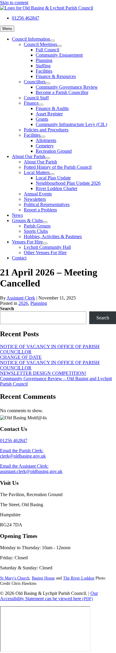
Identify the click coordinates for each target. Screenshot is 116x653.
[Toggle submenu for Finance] (41, 105)
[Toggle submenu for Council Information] (52, 41)
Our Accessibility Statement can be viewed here (49, 596)
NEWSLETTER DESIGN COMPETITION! (43, 373)
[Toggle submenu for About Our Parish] (47, 158)
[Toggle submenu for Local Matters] (52, 174)
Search (7, 308)
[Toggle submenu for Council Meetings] (59, 46)
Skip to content (14, 2)
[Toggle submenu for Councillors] (48, 83)
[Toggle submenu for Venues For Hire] (45, 243)
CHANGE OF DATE (21, 357)
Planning (38, 303)
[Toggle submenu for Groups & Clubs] (45, 222)
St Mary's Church (14, 578)
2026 (23, 303)
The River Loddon (78, 578)
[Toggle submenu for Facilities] (42, 137)
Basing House (43, 578)
